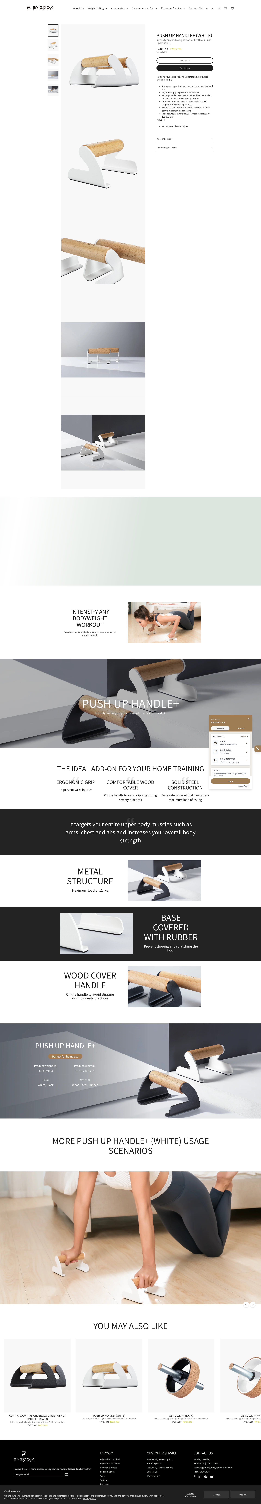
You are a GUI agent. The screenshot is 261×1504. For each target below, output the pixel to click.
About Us (78, 8)
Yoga (102, 1475)
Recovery (104, 1484)
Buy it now (185, 68)
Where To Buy (153, 1475)
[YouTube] (211, 1477)
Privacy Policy (89, 1498)
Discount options (164, 138)
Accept (216, 1494)
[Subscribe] (66, 1474)
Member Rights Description (159, 1459)
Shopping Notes (154, 1463)
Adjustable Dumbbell (110, 1459)
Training (104, 1479)
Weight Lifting (96, 8)
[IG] (199, 1477)
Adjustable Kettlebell (110, 1463)
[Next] (253, 1304)
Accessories (118, 8)
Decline (242, 1494)
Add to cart (185, 60)
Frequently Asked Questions (160, 1467)
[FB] (194, 1477)
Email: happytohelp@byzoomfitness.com (213, 1467)
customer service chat (166, 147)
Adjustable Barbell (108, 1467)
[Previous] (246, 1304)
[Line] (205, 1477)
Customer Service (171, 8)
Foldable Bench (107, 1471)
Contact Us (152, 1471)
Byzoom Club (197, 8)
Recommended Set (143, 8)
